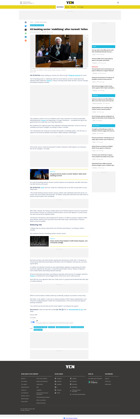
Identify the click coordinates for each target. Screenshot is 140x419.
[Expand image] (86, 36)
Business (60, 7)
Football (94, 112)
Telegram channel (74, 75)
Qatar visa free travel (40, 327)
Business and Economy (41, 22)
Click (42, 187)
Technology (80, 7)
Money (67, 7)
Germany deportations (62, 327)
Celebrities (95, 63)
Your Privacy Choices (71, 418)
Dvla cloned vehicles (77, 327)
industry (49, 80)
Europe (32, 276)
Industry (73, 7)
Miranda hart (38, 329)
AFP (45, 32)
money (43, 120)
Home (31, 22)
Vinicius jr (51, 327)
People (94, 54)
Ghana (94, 81)
